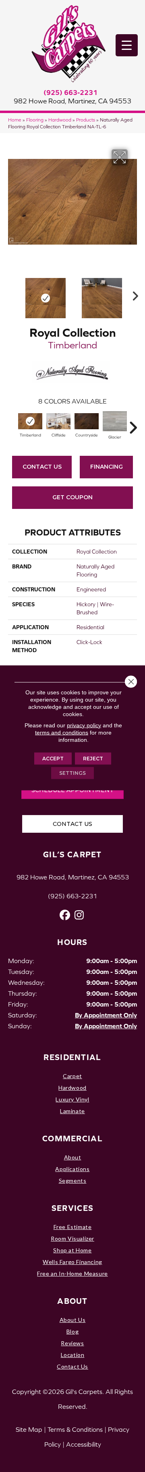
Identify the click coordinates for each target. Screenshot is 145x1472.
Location (73, 1354)
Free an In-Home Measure (72, 1273)
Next (133, 294)
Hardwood (59, 119)
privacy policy (84, 725)
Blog (72, 1331)
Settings (72, 773)
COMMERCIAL (72, 1138)
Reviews (72, 1343)
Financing (106, 466)
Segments (73, 1180)
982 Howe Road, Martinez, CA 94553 (72, 101)
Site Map (29, 1429)
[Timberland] (30, 421)
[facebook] (65, 915)
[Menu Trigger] (127, 45)
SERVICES (72, 1208)
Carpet (72, 1076)
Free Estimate (73, 1226)
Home (14, 119)
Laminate (72, 1111)
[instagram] (79, 915)
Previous (12, 294)
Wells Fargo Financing (72, 1261)
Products (85, 119)
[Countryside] (86, 421)
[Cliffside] (58, 421)
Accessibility (83, 1444)
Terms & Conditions (75, 1429)
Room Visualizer (72, 1238)
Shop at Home (72, 1250)
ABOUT (72, 1300)
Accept (53, 758)
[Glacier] (115, 421)
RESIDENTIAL (72, 1057)
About (72, 1157)
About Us (73, 1319)
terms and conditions (61, 732)
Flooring (35, 119)
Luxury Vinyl (72, 1099)
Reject (93, 758)
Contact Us (42, 466)
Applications (72, 1168)
